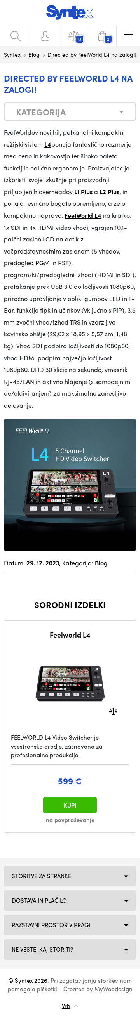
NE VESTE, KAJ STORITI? (42, 949)
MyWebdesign (113, 989)
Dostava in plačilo (39, 900)
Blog (34, 54)
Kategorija (41, 112)
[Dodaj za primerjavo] (113, 710)
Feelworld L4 (70, 634)
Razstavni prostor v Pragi (51, 925)
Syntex (12, 54)
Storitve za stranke (41, 876)
